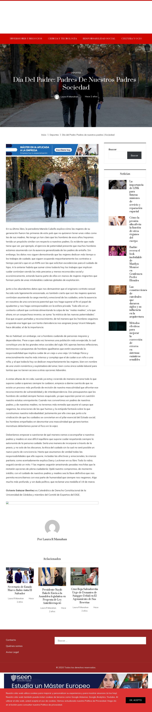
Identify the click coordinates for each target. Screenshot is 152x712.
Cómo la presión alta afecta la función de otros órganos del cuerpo (135, 229)
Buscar (113, 149)
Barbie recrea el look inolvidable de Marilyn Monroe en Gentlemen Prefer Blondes (135, 264)
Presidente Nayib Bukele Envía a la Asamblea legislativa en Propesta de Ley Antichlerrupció (52, 596)
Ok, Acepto (135, 700)
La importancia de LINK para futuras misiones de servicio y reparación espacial (136, 196)
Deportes (76, 73)
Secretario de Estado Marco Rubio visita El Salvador (20, 590)
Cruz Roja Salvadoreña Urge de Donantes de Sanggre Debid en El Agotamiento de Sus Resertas (84, 596)
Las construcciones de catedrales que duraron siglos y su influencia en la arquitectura (138, 302)
